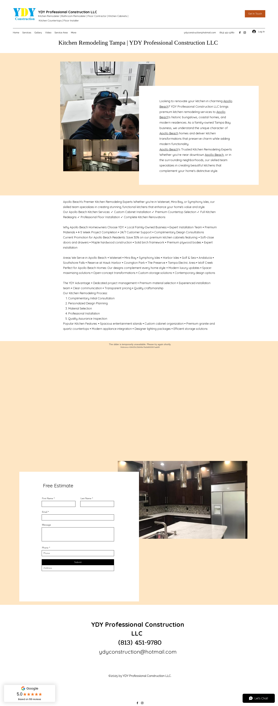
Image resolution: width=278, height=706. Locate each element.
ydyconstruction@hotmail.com (200, 32)
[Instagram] (244, 32)
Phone (45, 547)
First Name (47, 498)
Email (44, 512)
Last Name (86, 498)
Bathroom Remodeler (73, 16)
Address (46, 562)
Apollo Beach (168, 133)
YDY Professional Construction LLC (67, 12)
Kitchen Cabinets (117, 16)
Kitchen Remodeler (49, 16)
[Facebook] (239, 32)
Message (46, 525)
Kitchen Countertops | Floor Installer (59, 20)
